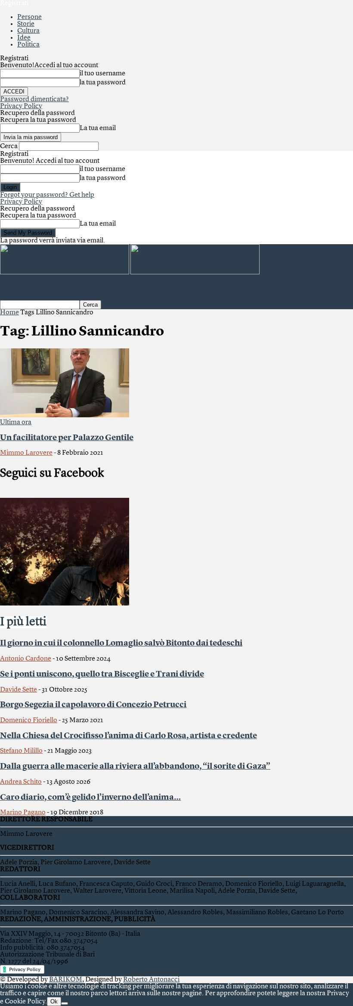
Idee (24, 37)
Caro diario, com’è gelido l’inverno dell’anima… (90, 797)
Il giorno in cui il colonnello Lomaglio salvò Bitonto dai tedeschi (121, 643)
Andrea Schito (21, 782)
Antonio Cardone (25, 658)
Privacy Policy (21, 106)
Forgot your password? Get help (47, 195)
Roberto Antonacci (151, 979)
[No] (64, 1003)
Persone (29, 17)
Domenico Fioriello (28, 720)
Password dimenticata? (34, 99)
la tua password (103, 82)
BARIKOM (65, 979)
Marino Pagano (23, 812)
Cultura (28, 31)
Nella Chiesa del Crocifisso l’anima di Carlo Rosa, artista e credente (128, 736)
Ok (54, 1001)
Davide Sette (18, 689)
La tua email (98, 128)
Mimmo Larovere (26, 453)
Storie (25, 24)
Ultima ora (15, 422)
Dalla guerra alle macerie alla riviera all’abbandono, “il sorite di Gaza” (135, 766)
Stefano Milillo (21, 751)
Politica (28, 44)
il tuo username (102, 73)
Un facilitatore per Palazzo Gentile (66, 438)
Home (9, 312)
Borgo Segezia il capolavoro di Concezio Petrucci (93, 705)
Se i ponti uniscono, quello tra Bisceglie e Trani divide (102, 674)
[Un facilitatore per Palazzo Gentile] (64, 415)
